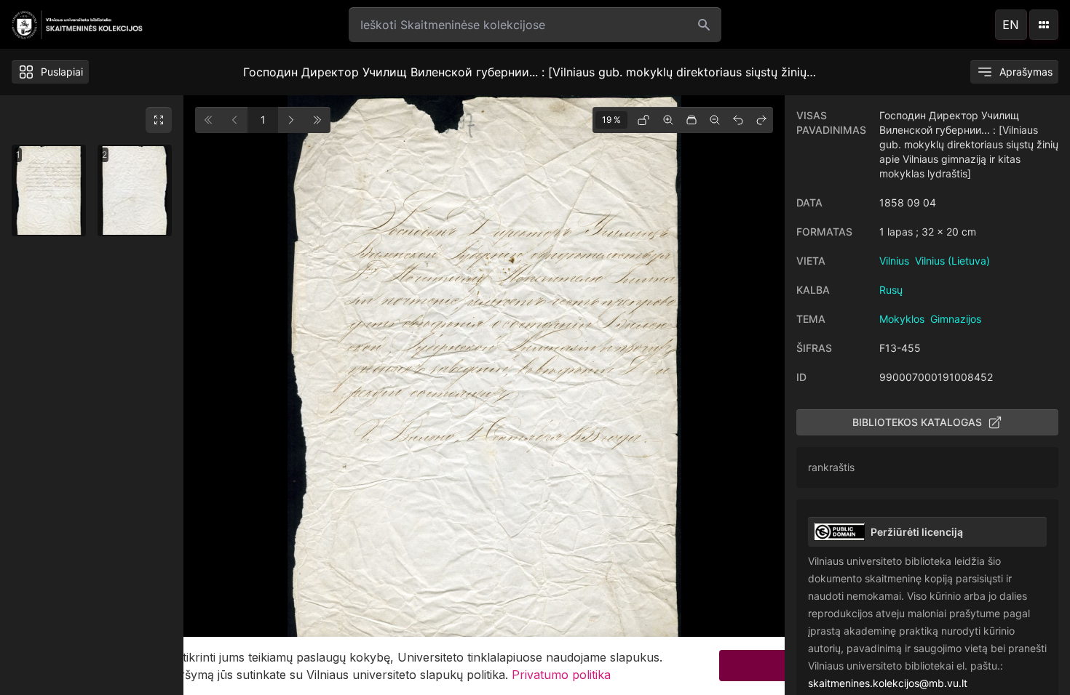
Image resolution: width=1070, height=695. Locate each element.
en (1010, 24)
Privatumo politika (561, 674)
